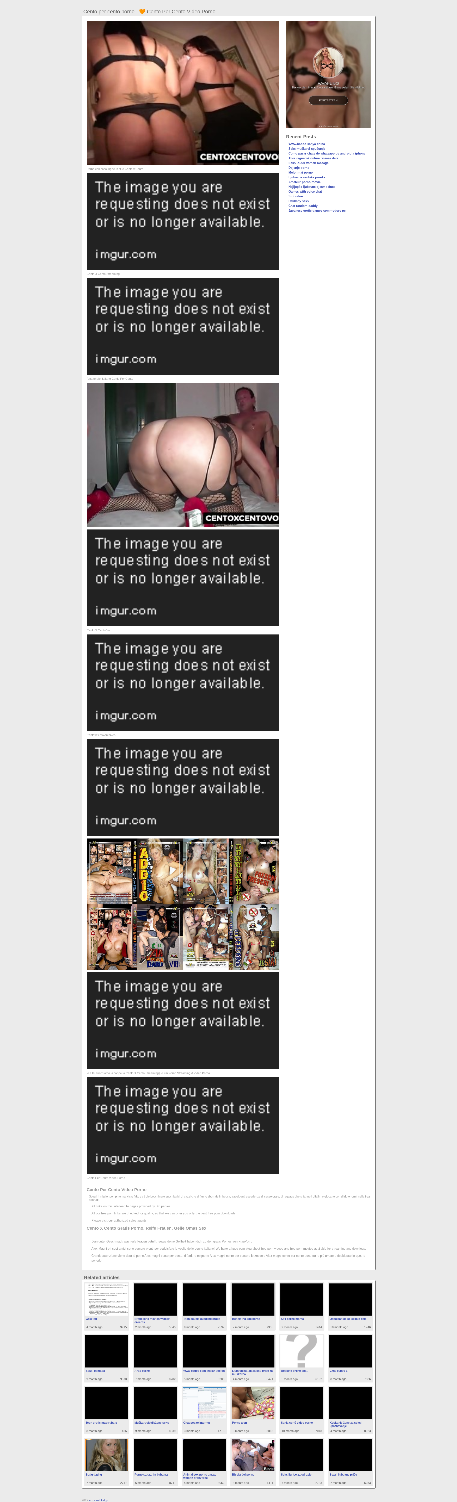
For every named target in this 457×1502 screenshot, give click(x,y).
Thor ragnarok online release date (313, 158)
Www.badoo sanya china (306, 144)
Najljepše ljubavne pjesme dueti (312, 187)
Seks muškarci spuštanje (306, 148)
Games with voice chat (305, 191)
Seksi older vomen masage (308, 163)
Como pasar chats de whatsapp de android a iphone (326, 153)
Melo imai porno (300, 172)
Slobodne (295, 196)
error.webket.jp (98, 1500)
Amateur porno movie (304, 182)
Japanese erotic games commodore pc (317, 210)
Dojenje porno (298, 168)
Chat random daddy (303, 206)
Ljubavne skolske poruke (306, 177)
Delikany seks (298, 201)
